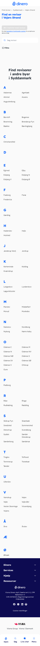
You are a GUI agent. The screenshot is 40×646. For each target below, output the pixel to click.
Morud (6, 311)
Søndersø (26, 441)
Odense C (8, 347)
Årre (5, 526)
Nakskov (7, 327)
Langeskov (8, 287)
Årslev (24, 526)
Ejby (23, 170)
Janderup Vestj (10, 251)
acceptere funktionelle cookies (16, 31)
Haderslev (8, 231)
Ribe (5, 401)
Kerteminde (8, 266)
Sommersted (27, 425)
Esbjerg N (26, 175)
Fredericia (8, 199)
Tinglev (6, 457)
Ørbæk (6, 555)
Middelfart (26, 307)
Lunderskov (27, 287)
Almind (6, 97)
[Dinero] (1, 635)
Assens (25, 97)
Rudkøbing (8, 405)
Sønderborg (8, 441)
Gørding (7, 215)
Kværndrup (8, 271)
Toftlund (25, 457)
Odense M (26, 347)
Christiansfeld (9, 142)
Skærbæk (26, 421)
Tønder (6, 466)
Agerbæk (25, 92)
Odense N (8, 351)
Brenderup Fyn (28, 122)
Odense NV (26, 351)
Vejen (24, 497)
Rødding (25, 405)
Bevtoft (7, 117)
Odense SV (8, 360)
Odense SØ (26, 360)
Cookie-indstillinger (20, 611)
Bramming (8, 122)
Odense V (8, 365)
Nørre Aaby (26, 331)
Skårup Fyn (8, 421)
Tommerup (8, 461)
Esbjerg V (7, 179)
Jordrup (25, 251)
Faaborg (7, 195)
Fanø (24, 195)
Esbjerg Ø (26, 179)
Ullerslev (7, 482)
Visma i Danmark (26, 628)
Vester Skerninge (11, 506)
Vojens (6, 511)
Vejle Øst (25, 502)
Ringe (24, 401)
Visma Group (12, 628)
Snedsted (7, 425)
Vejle (6, 502)
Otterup (25, 365)
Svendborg (26, 430)
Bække (6, 126)
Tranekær (26, 461)
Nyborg (7, 331)
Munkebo (26, 311)
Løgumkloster (9, 291)
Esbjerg (7, 175)
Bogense (25, 117)
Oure (6, 369)
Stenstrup (8, 430)
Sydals (6, 434)
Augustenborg (9, 101)
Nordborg (26, 327)
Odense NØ (8, 356)
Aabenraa (8, 92)
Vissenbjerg (26, 506)
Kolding (25, 266)
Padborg (7, 385)
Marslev (7, 307)
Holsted (7, 235)
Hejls (24, 231)
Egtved (6, 170)
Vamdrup (7, 497)
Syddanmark (18, 10)
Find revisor (6, 10)
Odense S (26, 356)
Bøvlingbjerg (27, 126)
